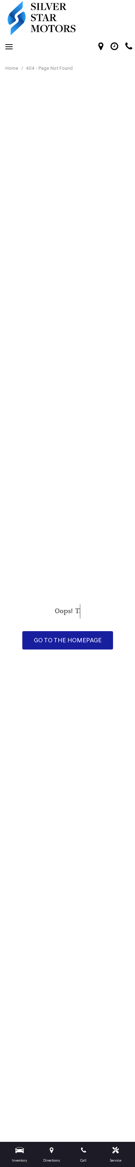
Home (12, 68)
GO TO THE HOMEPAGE (68, 640)
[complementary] (113, 1145)
